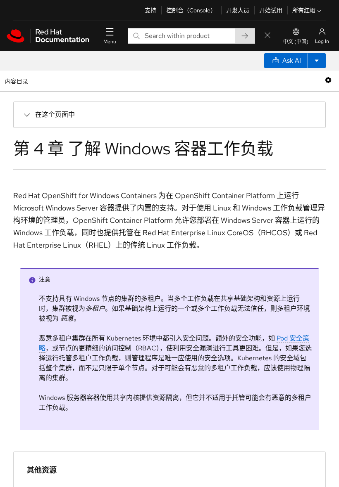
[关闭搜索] (267, 35)
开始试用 (270, 10)
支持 (150, 10)
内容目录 (16, 80)
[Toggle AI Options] (317, 60)
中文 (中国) (295, 41)
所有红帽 (303, 10)
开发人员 (237, 10)
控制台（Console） (191, 10)
